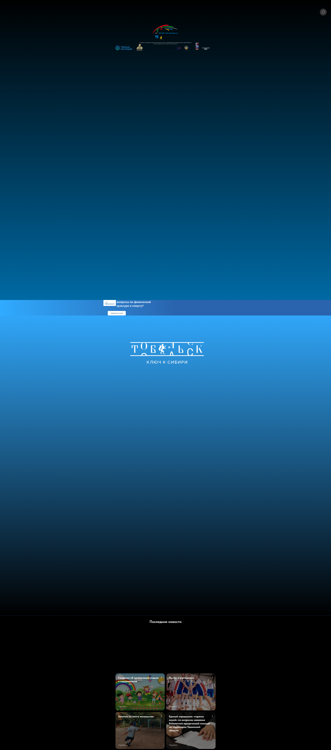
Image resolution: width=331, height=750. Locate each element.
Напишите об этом (117, 313)
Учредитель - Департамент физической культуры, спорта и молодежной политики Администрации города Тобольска (165, 42)
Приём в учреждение (181, 677)
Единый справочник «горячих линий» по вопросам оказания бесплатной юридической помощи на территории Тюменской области (189, 723)
